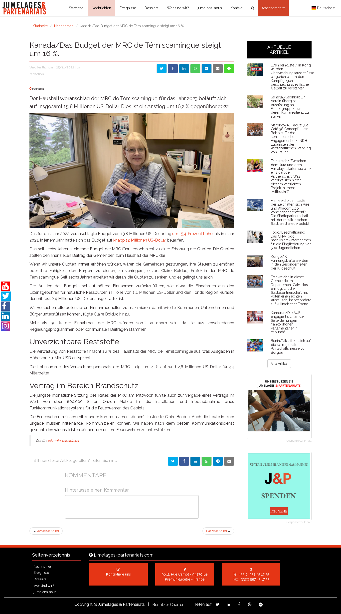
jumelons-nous (209, 8)
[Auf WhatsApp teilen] (195, 68)
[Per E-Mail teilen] (218, 68)
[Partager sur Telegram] (218, 461)
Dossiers (152, 8)
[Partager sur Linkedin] (195, 461)
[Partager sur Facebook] (184, 461)
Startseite (76, 8)
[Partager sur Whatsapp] (206, 461)
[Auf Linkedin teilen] (184, 68)
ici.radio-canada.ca (63, 441)
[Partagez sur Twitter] (217, 604)
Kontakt (236, 8)
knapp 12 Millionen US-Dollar (139, 240)
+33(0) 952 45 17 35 (254, 574)
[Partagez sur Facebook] (239, 604)
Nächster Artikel (218, 531)
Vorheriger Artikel (46, 531)
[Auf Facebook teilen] (173, 68)
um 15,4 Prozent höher (193, 233)
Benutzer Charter (167, 604)
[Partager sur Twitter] (173, 461)
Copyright (83, 604)
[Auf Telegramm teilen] (206, 68)
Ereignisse (128, 8)
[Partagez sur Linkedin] (228, 604)
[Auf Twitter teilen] (162, 68)
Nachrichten (101, 8)
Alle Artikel (279, 364)
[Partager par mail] (229, 461)
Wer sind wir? (178, 8)
